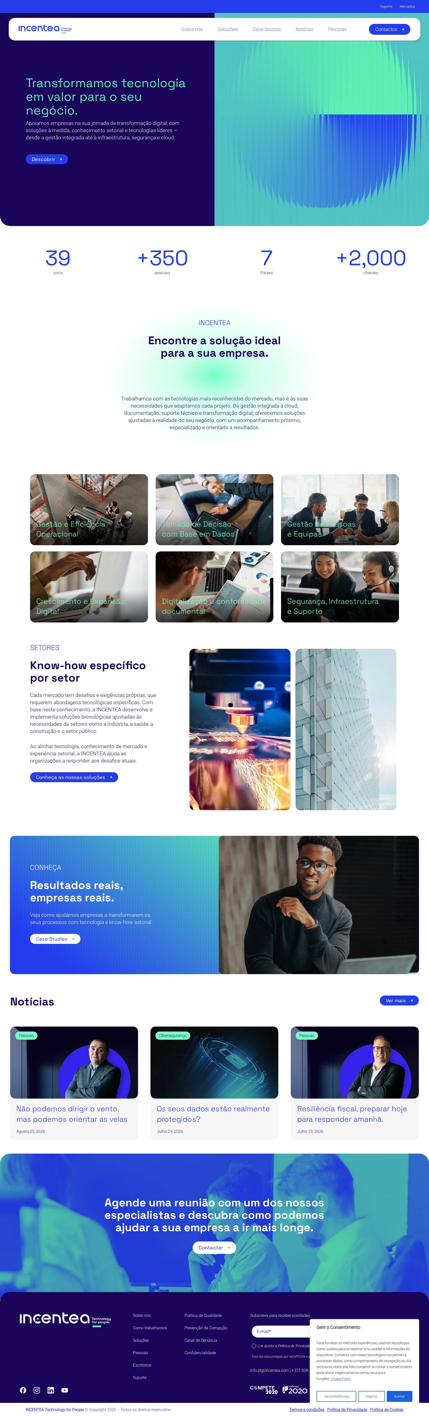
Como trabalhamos (150, 1328)
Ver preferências (336, 1396)
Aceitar (399, 1396)
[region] (364, 1363)
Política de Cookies (386, 1409)
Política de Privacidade (296, 1346)
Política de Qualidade (203, 1315)
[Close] (414, 1323)
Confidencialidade (200, 1352)
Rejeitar (371, 1396)
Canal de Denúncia (200, 1340)
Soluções (141, 1340)
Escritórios (142, 1365)
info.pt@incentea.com (269, 1370)
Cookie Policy (341, 1379)
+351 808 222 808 (308, 1370)
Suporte (139, 1377)
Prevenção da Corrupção (205, 1328)
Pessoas (140, 1352)
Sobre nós (141, 1315)
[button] (389, 29)
